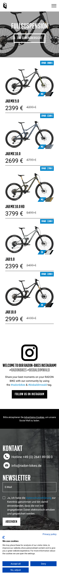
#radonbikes (18, 384)
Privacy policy (50, 534)
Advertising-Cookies (34, 417)
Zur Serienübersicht (29, 38)
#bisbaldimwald (37, 384)
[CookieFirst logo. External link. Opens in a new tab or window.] (3, 537)
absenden (11, 522)
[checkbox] (4, 497)
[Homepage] (5, 6)
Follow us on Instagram (29, 394)
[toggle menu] (53, 6)
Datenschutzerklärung (38, 497)
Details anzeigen (30, 79)
